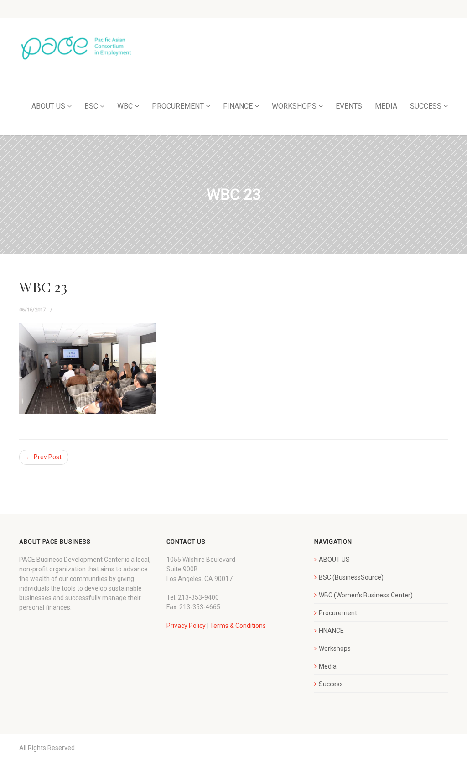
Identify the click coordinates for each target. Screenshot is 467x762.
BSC (91, 106)
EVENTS (349, 106)
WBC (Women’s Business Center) (366, 595)
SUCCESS (425, 106)
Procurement (338, 613)
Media (328, 666)
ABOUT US (48, 106)
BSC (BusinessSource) (351, 577)
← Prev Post (44, 457)
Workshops (335, 648)
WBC (125, 106)
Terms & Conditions (238, 625)
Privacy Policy (186, 625)
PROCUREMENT (178, 106)
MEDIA (386, 106)
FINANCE (238, 106)
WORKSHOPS (294, 106)
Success (331, 684)
